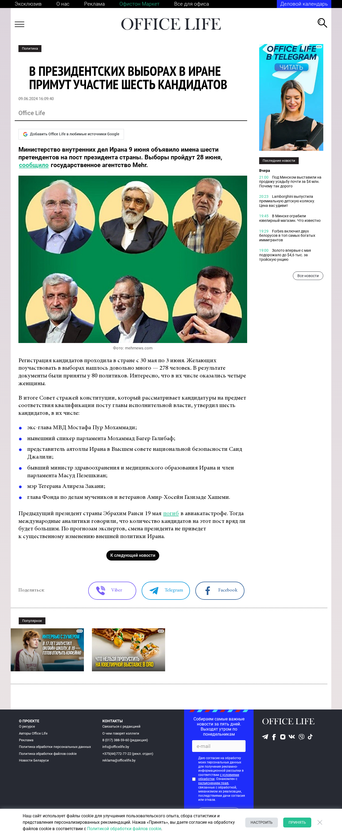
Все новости (308, 276)
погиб (171, 514)
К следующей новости (132, 555)
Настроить (262, 822)
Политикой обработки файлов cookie (124, 828)
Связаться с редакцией (121, 726)
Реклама (94, 4)
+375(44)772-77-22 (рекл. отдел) (127, 754)
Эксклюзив (28, 4)
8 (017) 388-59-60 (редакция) (125, 740)
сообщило (34, 165)
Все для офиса (191, 4)
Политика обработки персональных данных (55, 747)
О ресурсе (27, 726)
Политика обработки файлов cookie (48, 754)
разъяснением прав (213, 783)
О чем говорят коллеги (120, 733)
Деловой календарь (304, 4)
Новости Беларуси (34, 760)
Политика (30, 48)
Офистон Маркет (139, 4)
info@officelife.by (115, 747)
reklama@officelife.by (118, 760)
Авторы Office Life (33, 733)
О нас (62, 4)
